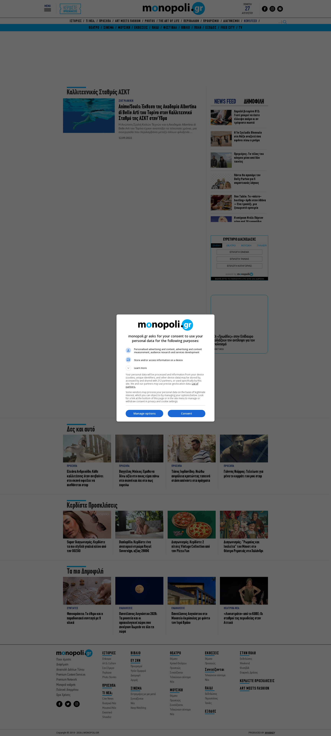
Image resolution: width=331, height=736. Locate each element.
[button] (165, 368)
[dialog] (165, 368)
